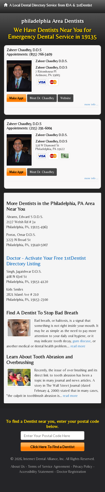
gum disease (82, 341)
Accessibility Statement (36, 472)
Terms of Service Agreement (49, 466)
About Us (18, 466)
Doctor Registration (71, 472)
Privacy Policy (82, 466)
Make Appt (16, 98)
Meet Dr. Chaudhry (42, 98)
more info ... (91, 104)
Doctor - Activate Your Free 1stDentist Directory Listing (46, 260)
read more (78, 346)
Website (65, 98)
